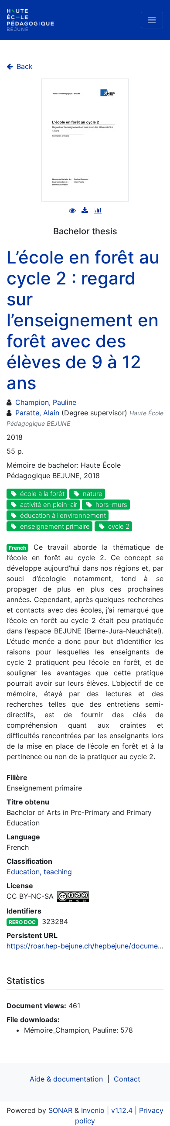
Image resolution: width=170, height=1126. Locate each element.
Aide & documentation (66, 1079)
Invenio (93, 1110)
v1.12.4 (122, 1110)
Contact (127, 1079)
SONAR (60, 1110)
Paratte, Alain (37, 412)
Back (23, 66)
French (17, 547)
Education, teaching (39, 871)
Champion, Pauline (45, 402)
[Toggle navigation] (152, 20)
